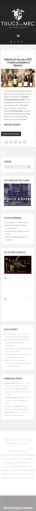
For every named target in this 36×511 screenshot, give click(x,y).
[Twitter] (11, 42)
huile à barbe (23, 222)
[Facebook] (14, 42)
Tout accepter (8, 508)
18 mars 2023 (6, 134)
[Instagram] (21, 42)
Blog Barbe (22, 237)
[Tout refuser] (34, 503)
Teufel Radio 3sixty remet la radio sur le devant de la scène (17, 392)
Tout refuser (17, 508)
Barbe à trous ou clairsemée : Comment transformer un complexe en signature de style (17, 363)
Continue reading (12, 124)
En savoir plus (28, 508)
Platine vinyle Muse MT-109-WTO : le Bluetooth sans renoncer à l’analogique (17, 342)
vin (18, 56)
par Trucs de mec (14, 134)
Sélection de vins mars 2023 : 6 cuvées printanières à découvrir (18, 62)
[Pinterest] (18, 42)
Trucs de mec (10, 389)
